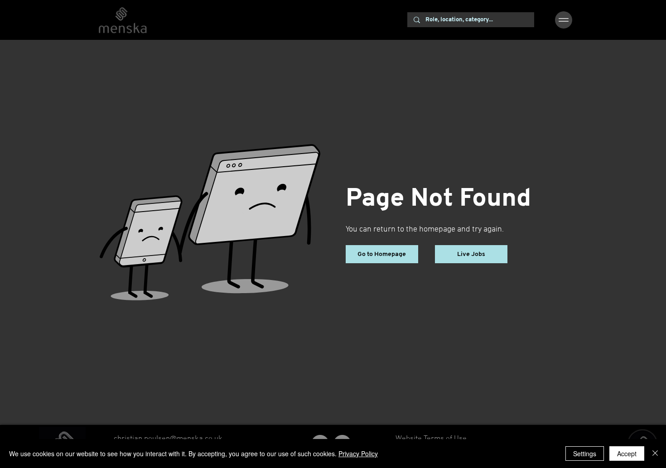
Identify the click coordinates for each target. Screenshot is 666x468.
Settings (584, 453)
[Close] (655, 453)
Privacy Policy (358, 453)
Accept (627, 453)
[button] (563, 20)
